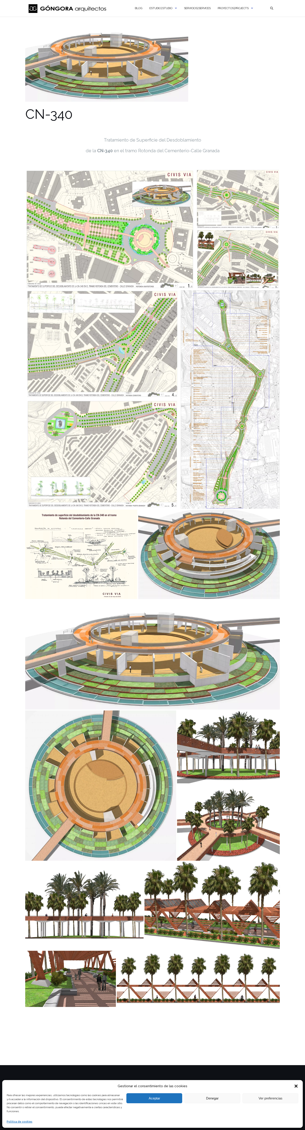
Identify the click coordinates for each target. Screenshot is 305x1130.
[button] (296, 1086)
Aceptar (154, 1098)
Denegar (212, 1098)
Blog (138, 8)
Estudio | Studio (160, 8)
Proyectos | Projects (233, 8)
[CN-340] (106, 65)
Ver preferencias (270, 1098)
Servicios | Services (197, 8)
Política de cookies (19, 1121)
